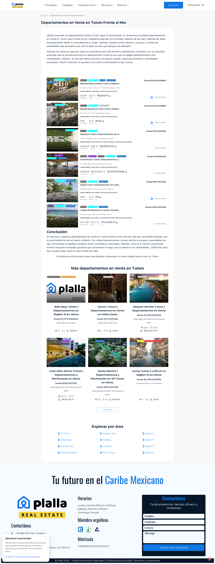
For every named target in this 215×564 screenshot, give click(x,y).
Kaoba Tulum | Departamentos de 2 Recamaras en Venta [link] (107, 185)
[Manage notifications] (210, 559)
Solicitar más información (174, 547)
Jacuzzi (102, 80)
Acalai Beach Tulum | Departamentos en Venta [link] (103, 160)
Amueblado (92, 156)
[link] (62, 89)
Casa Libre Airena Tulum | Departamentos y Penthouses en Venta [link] (66, 375)
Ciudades (67, 5)
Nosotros (122, 5)
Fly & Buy (101, 156)
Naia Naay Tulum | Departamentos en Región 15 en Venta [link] (66, 310)
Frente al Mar (93, 80)
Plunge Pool (111, 80)
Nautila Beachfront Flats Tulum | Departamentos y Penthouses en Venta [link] (115, 109)
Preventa (84, 80)
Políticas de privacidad (119, 560)
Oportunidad (104, 105)
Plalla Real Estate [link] (160, 97)
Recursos (106, 5)
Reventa (83, 131)
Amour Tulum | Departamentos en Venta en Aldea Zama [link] (107, 310)
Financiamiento (87, 5)
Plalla (45, 15)
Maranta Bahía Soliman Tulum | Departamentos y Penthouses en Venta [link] (114, 84)
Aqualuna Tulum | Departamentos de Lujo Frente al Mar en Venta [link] (111, 134)
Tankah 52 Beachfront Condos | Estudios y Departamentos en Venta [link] (113, 210)
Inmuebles (51, 5)
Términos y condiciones (147, 560)
